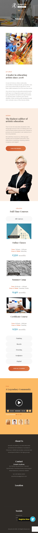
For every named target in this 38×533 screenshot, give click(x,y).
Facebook (19, 515)
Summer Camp (19, 279)
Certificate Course (19, 316)
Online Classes (13, 237)
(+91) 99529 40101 (19, 474)
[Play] (8, 411)
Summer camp (13, 274)
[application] (19, 403)
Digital (11, 311)
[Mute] (27, 411)
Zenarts (10, 529)
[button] (19, 402)
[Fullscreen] (30, 411)
